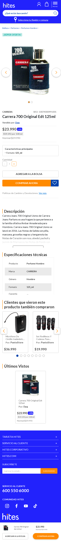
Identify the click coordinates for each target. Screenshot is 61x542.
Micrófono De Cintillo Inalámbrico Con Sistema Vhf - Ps (15, 338)
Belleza (5, 28)
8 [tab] (44, 356)
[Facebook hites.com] (16, 506)
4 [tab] (29, 356)
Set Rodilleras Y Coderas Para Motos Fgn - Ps (43, 338)
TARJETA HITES (11, 436)
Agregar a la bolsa (29, 173)
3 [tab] (25, 356)
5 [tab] (32, 356)
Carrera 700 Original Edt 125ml (30, 402)
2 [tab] (21, 356)
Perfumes (15, 28)
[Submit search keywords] (57, 13)
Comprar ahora (26, 182)
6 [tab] (36, 356)
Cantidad (7, 159)
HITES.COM (9, 455)
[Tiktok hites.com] (35, 506)
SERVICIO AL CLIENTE (15, 443)
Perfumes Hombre (29, 28)
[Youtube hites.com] (26, 506)
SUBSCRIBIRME (49, 471)
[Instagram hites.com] (7, 506)
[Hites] (9, 5)
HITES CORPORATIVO (15, 449)
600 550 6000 (15, 490)
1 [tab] (17, 356)
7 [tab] (40, 356)
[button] (39, 4)
